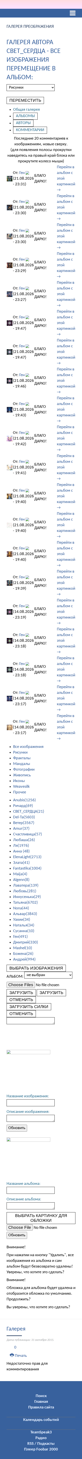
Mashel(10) (22, 948)
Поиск (41, 1396)
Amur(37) (21, 829)
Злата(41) (21, 863)
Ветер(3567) (23, 823)
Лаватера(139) (25, 886)
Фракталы (22, 758)
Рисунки (20, 753)
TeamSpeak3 (41, 1432)
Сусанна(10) (23, 931)
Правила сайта (41, 1407)
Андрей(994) (24, 959)
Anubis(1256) (24, 800)
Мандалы (21, 764)
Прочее (19, 792)
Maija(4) (20, 874)
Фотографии (24, 770)
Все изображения (28, 747)
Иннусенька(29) (27, 897)
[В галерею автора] (27, 173)
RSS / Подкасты (41, 1444)
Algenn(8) (21, 880)
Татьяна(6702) (25, 903)
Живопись (22, 775)
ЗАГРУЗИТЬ (21, 992)
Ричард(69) (23, 806)
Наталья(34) (23, 925)
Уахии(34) (21, 920)
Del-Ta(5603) (24, 817)
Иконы (19, 781)
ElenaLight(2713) (27, 857)
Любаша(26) (24, 840)
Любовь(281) (24, 891)
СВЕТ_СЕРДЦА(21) (28, 812)
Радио (41, 1438)
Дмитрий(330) (25, 942)
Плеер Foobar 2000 (41, 1449)
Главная (41, 1402)
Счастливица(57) (27, 834)
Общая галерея (26, 110)
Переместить (25, 100)
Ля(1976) (21, 846)
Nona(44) (21, 908)
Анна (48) (21, 851)
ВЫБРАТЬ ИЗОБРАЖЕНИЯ (36, 968)
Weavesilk (21, 787)
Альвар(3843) (25, 914)
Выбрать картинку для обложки (41, 1218)
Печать (20, 1356)
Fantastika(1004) (27, 868)
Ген (22, 173)
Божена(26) (23, 954)
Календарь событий (41, 1420)
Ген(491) (20, 937)
